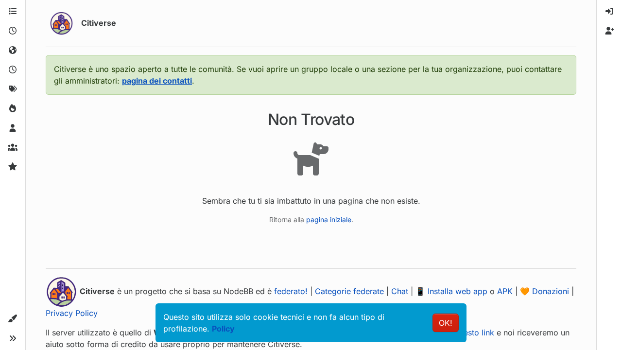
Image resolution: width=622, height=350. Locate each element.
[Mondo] (12, 50)
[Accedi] (609, 11)
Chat (399, 291)
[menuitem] (609, 11)
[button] (12, 319)
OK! (445, 323)
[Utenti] (12, 128)
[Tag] (12, 89)
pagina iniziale (328, 219)
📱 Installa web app (451, 291)
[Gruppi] (12, 148)
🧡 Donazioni (544, 291)
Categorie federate (349, 291)
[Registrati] (609, 31)
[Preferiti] (12, 167)
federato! (291, 291)
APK (505, 291)
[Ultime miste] (12, 70)
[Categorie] (12, 11)
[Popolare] (12, 109)
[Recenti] (12, 31)
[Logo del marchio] (61, 23)
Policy (223, 328)
